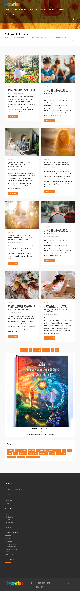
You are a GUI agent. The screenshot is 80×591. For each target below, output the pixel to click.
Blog (7, 9)
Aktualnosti (60, 9)
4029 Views (55, 167)
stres (64, 450)
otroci (69, 450)
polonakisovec (43, 453)
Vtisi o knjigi (33, 9)
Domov (66, 41)
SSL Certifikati (10, 554)
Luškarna (9, 541)
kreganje (57, 450)
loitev (15, 453)
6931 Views (18, 312)
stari (63, 453)
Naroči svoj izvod (40, 428)
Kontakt (51, 9)
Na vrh (70, 583)
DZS (7, 552)
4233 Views (18, 169)
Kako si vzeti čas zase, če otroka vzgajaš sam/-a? (57, 164)
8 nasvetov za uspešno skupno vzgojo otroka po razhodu (57, 232)
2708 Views (18, 242)
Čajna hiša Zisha (11, 546)
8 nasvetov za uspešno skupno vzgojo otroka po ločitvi (57, 92)
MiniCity (8, 539)
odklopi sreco (13, 93)
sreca (28, 457)
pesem (52, 453)
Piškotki (8, 503)
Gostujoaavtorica (41, 450)
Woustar (14, 9)
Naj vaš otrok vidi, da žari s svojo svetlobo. (40, 434)
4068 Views (22, 93)
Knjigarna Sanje (11, 544)
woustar (50, 450)
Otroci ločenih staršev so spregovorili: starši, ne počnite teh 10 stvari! (21, 307)
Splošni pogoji (10, 500)
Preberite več (13, 116)
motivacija (31, 450)
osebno (18, 450)
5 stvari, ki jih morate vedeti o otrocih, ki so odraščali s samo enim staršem (56, 308)
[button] (73, 19)
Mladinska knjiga (11, 549)
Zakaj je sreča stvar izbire (21, 90)
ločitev (11, 169)
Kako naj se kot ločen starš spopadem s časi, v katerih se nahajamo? (20, 237)
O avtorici (23, 9)
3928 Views (55, 314)
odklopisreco (35, 457)
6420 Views (49, 96)
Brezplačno (10, 14)
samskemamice (33, 453)
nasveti (24, 450)
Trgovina (43, 9)
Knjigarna (9, 525)
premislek (10, 450)
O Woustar (9, 517)
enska (58, 453)
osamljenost (21, 457)
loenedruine (23, 453)
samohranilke (11, 457)
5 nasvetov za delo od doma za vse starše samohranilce (19, 164)
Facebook (9, 566)
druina (9, 453)
